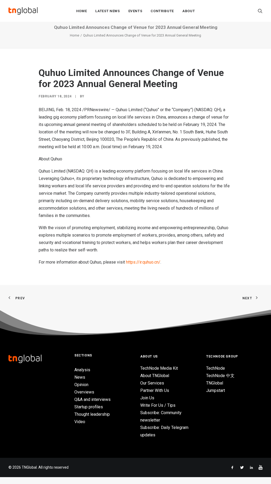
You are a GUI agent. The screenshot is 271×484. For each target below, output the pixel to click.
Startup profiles (88, 406)
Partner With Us (154, 390)
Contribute (162, 11)
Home (81, 11)
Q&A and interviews (92, 399)
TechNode (215, 368)
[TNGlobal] (23, 11)
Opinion (81, 384)
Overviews (84, 392)
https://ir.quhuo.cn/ (143, 262)
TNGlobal (214, 383)
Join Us (147, 397)
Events (135, 11)
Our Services (152, 383)
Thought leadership (92, 414)
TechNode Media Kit (159, 368)
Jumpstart (215, 390)
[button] (260, 11)
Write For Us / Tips (157, 405)
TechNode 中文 (220, 375)
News (79, 377)
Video (79, 421)
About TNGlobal (154, 375)
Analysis (82, 369)
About (188, 11)
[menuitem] (82, 11)
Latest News (107, 11)
